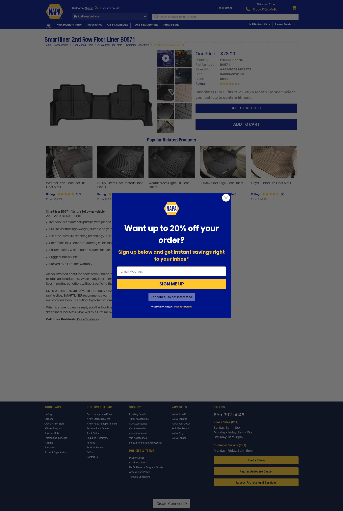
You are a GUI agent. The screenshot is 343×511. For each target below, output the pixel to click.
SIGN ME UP (171, 284)
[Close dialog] (226, 197)
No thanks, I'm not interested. (171, 297)
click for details (183, 306)
